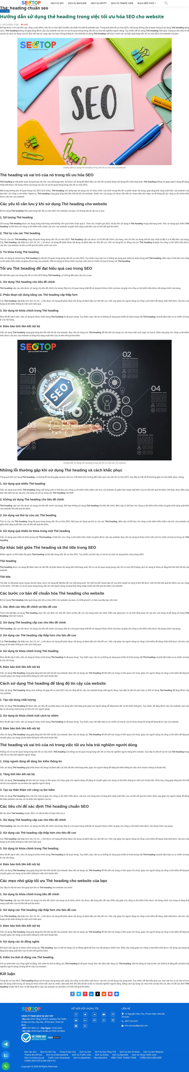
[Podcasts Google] (104, 1021)
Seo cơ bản (5, 11)
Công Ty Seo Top (68, 1051)
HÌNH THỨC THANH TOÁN (123, 1057)
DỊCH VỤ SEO (57, 3)
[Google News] (94, 1021)
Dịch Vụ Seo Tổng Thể (105, 1051)
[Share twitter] (78, 995)
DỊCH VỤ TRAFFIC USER (122, 3)
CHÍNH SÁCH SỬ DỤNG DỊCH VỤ (40, 1060)
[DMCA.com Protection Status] (53, 1037)
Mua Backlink (100, 1057)
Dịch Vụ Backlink (120, 1054)
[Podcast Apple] (113, 1021)
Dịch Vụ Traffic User (81, 1054)
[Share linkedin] (91, 995)
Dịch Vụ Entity (102, 1054)
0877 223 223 (131, 1021)
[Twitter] (85, 1015)
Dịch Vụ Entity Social (34, 1057)
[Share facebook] (72, 995)
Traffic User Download (59, 1057)
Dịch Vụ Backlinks (82, 1057)
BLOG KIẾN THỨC (146, 3)
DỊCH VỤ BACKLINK (77, 3)
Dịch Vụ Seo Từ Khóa (130, 1051)
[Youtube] (104, 1015)
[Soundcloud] (94, 1015)
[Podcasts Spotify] (76, 1027)
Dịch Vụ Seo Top (48, 1051)
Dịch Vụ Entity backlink (57, 1054)
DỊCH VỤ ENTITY (99, 3)
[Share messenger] (116, 995)
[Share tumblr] (97, 995)
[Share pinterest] (85, 995)
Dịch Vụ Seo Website (153, 1051)
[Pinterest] (113, 1015)
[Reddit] (76, 1021)
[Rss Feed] (85, 1027)
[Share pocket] (110, 995)
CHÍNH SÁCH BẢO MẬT (151, 1057)
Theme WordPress (33, 1054)
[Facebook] (76, 1015)
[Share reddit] (104, 995)
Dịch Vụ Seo (85, 1051)
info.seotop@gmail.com (136, 1025)
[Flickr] (85, 1021)
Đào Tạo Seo (30, 1051)
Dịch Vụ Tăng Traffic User (144, 1054)
